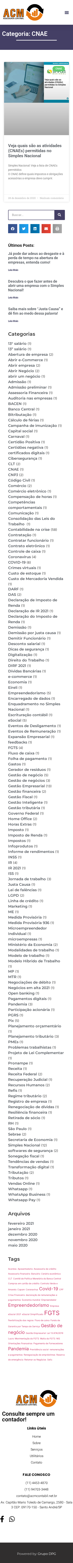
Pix (11, 1020)
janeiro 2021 (19, 1229)
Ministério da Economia (30, 944)
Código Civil (19, 480)
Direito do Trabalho (26, 660)
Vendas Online (21, 1183)
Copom (21, 1289)
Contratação (19, 535)
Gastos (14, 764)
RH (11, 1123)
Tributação (18, 1172)
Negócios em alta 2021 (29, 988)
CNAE (13, 469)
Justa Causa (19, 884)
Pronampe (18, 1063)
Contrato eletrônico (26, 546)
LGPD (13, 895)
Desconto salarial (24, 644)
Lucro (11, 1338)
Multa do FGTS (47, 1338)
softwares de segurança (30, 1150)
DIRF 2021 (17, 665)
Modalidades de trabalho (31, 950)
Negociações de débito (29, 982)
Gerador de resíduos (27, 769)
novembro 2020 (23, 1240)
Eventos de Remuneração (32, 731)
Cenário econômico (51, 1273)
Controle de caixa (24, 551)
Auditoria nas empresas (30, 398)
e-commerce (20, 676)
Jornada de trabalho (27, 879)
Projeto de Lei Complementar (36, 1053)
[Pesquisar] (59, 215)
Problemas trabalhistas (29, 1047)
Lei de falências (22, 890)
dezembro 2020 (22, 1234)
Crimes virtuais (22, 568)
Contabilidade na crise (29, 529)
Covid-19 (48, 1288)
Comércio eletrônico (27, 491)
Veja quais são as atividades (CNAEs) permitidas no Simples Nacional (35, 150)
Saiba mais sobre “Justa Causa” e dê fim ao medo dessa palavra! (35, 311)
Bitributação (20, 414)
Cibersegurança (22, 458)
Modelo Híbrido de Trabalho (34, 961)
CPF (61, 1289)
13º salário (17, 349)
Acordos (12, 1269)
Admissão (17, 382)
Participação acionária (29, 1009)
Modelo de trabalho (26, 955)
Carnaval (16, 436)
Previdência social (39, 1349)
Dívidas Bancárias (24, 671)
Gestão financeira (24, 791)
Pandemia (17, 1004)
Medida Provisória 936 (28, 923)
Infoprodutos (20, 846)
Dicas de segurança (26, 649)
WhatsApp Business (26, 1194)
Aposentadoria (25, 1269)
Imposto (16, 830)
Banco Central (21, 409)
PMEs (13, 1042)
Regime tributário (25, 1096)
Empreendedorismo (27, 693)
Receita (15, 1068)
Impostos (17, 841)
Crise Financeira (16, 1295)
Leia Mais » (15, 188)
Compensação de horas (30, 497)
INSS (12, 857)
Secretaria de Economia (30, 1140)
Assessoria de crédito (45, 1269)
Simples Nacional (24, 1145)
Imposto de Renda (25, 835)
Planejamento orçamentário (34, 1026)
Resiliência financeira (27, 1112)
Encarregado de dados (29, 698)
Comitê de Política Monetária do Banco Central (37, 1278)
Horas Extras (20, 824)
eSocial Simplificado (32, 1314)
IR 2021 (14, 868)
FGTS (13, 748)
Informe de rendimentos (31, 851)
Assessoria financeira (19, 1273)
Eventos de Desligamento (32, 726)
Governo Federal (23, 813)
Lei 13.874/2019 (55, 1333)
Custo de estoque (24, 573)
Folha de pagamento (27, 758)
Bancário (35, 1273)
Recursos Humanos (26, 1085)
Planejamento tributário (31, 1036)
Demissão (17, 627)
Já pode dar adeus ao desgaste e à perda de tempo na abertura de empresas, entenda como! (36, 257)
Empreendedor (48, 1300)
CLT (11, 464)
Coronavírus (19, 557)
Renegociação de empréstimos (39, 1355)
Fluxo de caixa (21, 753)
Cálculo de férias (23, 420)
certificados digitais (26, 453)
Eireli (12, 687)
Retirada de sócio (24, 1118)
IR (10, 862)
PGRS (13, 1015)
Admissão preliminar (27, 387)
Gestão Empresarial (26, 786)
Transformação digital (28, 1167)
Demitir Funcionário (27, 638)
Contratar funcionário (28, 540)
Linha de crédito (23, 901)
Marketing (17, 906)
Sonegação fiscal (23, 1156)
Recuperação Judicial (27, 1079)
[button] (66, 12)
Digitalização (20, 655)
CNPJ (13, 475)
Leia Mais (13, 270)
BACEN (15, 404)
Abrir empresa (21, 365)
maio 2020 (18, 1245)
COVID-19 (17, 562)
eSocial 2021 (14, 1314)
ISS (11, 873)
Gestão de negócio (25, 775)
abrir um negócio (24, 376)
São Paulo (17, 1129)
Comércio (17, 486)
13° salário (17, 343)
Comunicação (21, 513)
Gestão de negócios (26, 780)
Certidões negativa (25, 447)
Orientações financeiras (20, 1343)
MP (11, 971)
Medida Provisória (25, 917)
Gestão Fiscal (20, 797)
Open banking (21, 993)
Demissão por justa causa (32, 633)
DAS (12, 594)
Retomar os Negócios (35, 1359)
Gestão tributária (24, 808)
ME (11, 912)
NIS (58, 1338)
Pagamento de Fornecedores (48, 1343)
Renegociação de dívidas (31, 1107)
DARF (13, 589)
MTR (12, 977)
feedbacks (17, 742)
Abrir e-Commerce (25, 360)
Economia (17, 682)
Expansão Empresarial (29, 737)
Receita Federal (22, 1074)
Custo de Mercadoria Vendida (35, 579)
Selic (49, 1359)
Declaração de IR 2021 (28, 611)
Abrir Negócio (21, 371)
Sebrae (14, 1134)
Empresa (54, 1306)
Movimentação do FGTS (27, 1338)
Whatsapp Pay (21, 1200)
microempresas (22, 939)
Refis (12, 1090)
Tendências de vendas (28, 1161)
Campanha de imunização (32, 425)
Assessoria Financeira (28, 393)
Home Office (20, 819)
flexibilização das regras (21, 1320)
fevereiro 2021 (21, 1223)
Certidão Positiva (24, 442)
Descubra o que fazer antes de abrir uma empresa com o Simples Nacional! (36, 285)
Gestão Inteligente (25, 802)
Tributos (16, 1178)
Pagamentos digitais (27, 999)
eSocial (14, 720)
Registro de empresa (27, 1101)
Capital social (20, 431)
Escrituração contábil (28, 715)
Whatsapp (18, 1189)
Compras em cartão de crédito (23, 1283)
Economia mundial (31, 1300)
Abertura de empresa (28, 354)
